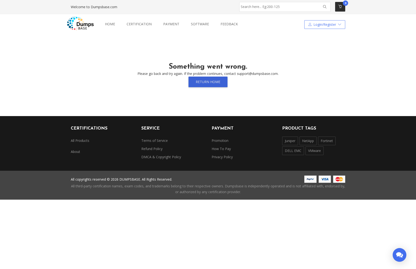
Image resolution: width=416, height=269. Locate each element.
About (75, 151)
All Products (80, 140)
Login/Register (324, 24)
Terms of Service (154, 140)
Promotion (220, 140)
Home (110, 24)
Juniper (290, 140)
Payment (171, 24)
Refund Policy (151, 148)
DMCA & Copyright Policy (161, 157)
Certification (139, 24)
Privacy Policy (222, 157)
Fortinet (327, 140)
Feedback (229, 24)
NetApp (308, 140)
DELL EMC (293, 150)
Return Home (208, 81)
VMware (314, 150)
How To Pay (221, 148)
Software (200, 24)
